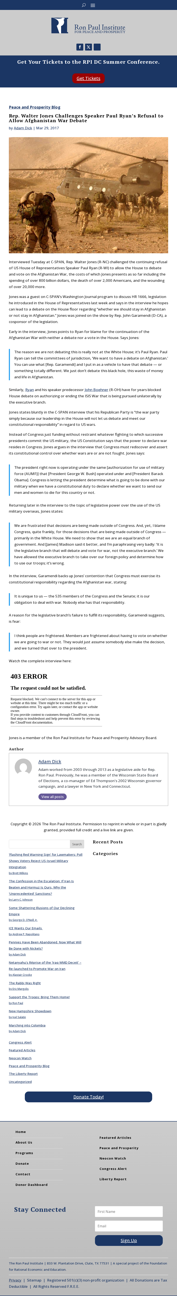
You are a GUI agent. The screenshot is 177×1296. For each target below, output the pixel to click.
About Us (24, 1142)
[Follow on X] (88, 47)
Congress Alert (20, 1042)
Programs (24, 1153)
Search (77, 844)
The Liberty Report (23, 1073)
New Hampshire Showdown (30, 1011)
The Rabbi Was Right (25, 983)
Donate (22, 1163)
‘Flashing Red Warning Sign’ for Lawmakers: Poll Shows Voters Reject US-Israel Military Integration (45, 860)
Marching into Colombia (27, 1025)
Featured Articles (22, 1050)
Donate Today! (88, 1097)
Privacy (15, 1280)
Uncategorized (20, 1081)
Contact (23, 1174)
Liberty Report (113, 1179)
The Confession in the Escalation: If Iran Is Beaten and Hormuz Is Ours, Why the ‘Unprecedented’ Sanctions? (41, 887)
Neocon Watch (20, 1058)
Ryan (29, 389)
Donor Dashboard (32, 1184)
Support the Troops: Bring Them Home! (39, 997)
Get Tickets (88, 78)
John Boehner (96, 389)
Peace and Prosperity (119, 1148)
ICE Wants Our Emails (26, 928)
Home (21, 1132)
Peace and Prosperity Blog (34, 107)
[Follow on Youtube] (97, 47)
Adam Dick (23, 127)
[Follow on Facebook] (79, 47)
